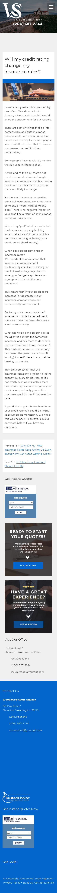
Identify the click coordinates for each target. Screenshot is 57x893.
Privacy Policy (11, 882)
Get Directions (20, 658)
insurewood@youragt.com (27, 672)
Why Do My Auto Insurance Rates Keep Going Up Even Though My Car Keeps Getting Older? (28, 449)
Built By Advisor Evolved (38, 882)
